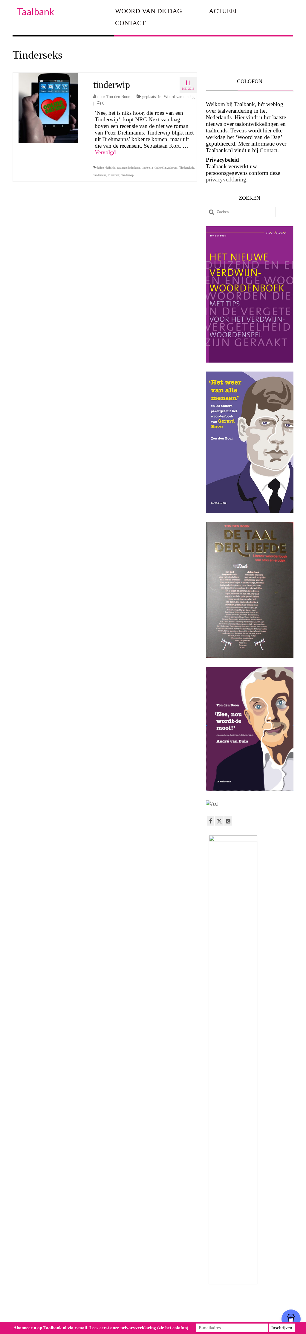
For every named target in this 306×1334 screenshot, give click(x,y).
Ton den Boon (118, 96)
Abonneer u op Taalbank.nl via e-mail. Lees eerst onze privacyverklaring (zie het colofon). (101, 1327)
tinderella (147, 167)
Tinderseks (99, 175)
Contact (268, 150)
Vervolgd (105, 152)
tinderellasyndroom (166, 167)
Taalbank (35, 11)
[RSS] (228, 821)
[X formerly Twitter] (219, 821)
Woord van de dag (179, 96)
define (100, 167)
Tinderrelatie (186, 167)
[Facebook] (210, 821)
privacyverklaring (226, 179)
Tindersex (114, 175)
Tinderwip (127, 175)
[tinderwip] (48, 107)
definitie (110, 167)
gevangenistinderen (128, 167)
